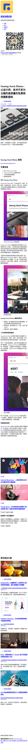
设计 (5, 25)
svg (3, 624)
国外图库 (12, 106)
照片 (5, 189)
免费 (9, 252)
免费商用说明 (7, 176)
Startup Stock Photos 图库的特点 (12, 172)
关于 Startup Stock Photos (10, 171)
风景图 (16, 698)
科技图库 (17, 106)
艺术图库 (19, 660)
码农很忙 (14, 740)
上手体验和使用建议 (9, 174)
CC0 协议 (4, 428)
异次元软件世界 (21, 740)
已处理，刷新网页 (6, 526)
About (20, 738)
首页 (2, 52)
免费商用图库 (12, 52)
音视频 (5, 27)
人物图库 (7, 106)
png (1, 624)
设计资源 (5, 52)
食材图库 (24, 588)
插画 (10, 624)
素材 (21, 106)
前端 (5, 23)
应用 (5, 29)
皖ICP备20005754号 (6, 740)
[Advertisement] (14, 69)
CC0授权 (3, 106)
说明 (15, 435)
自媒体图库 (19, 588)
